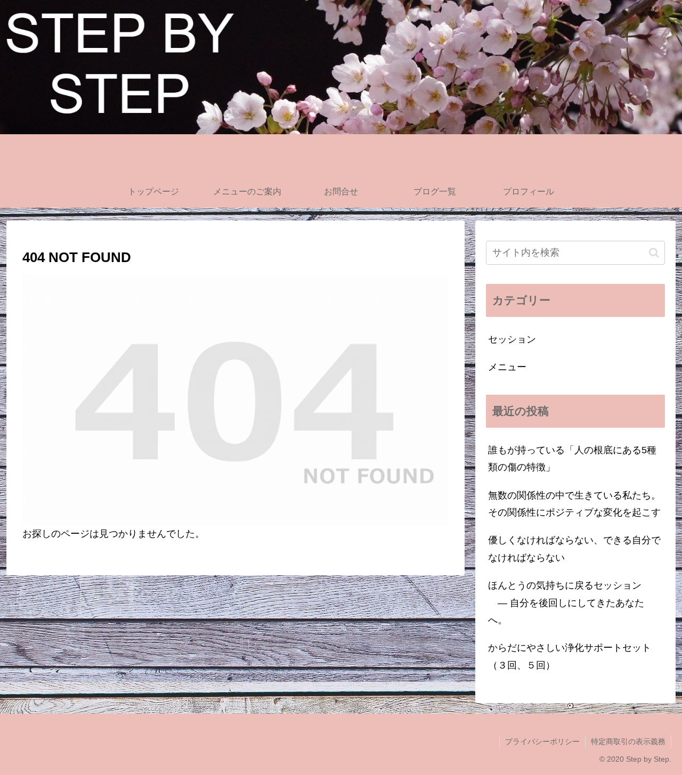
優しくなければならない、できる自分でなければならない (574, 548)
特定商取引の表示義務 (628, 741)
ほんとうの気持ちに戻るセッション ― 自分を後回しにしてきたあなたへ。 (566, 602)
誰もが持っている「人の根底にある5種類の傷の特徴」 (572, 458)
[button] (654, 253)
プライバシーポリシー (542, 741)
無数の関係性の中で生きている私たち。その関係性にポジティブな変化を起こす (574, 504)
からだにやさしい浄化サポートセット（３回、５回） (569, 656)
